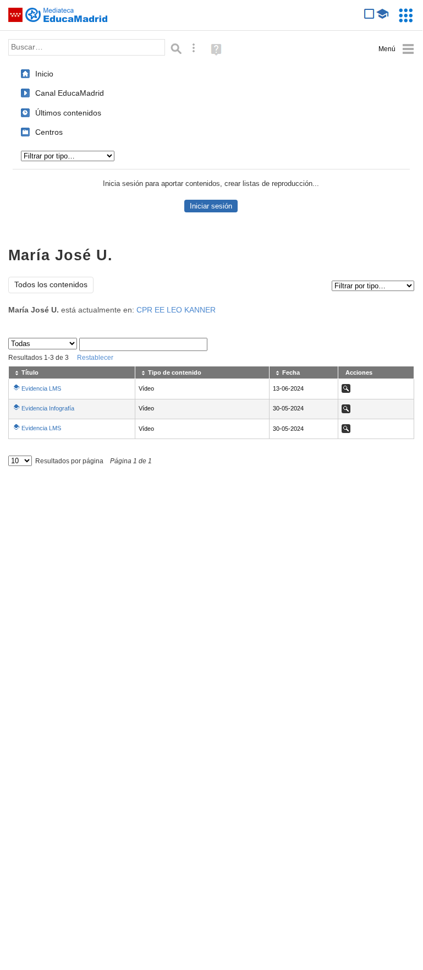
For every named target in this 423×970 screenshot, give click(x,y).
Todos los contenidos (50, 285)
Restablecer (95, 357)
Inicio (44, 73)
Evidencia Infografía (47, 408)
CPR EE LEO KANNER (176, 310)
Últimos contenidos (68, 112)
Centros (49, 132)
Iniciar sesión (211, 206)
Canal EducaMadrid (69, 93)
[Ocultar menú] (396, 49)
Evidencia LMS (41, 388)
